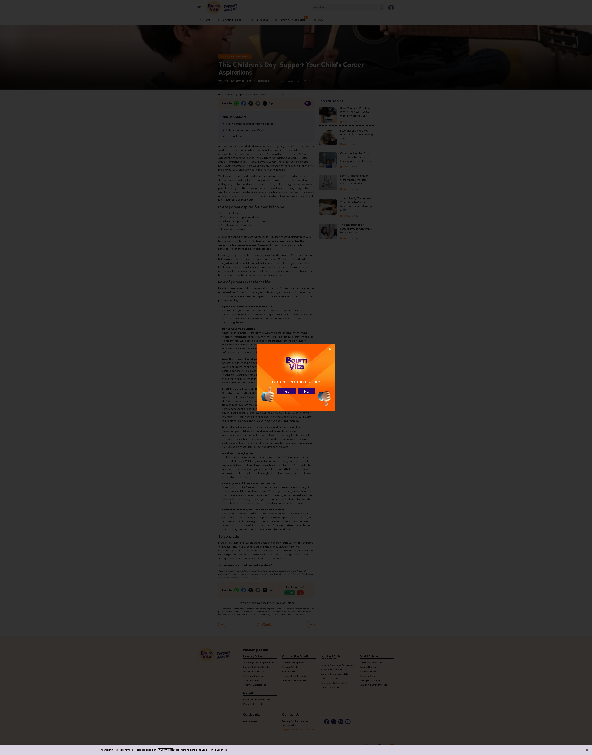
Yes (286, 391)
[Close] (587, 750)
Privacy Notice (165, 750)
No (306, 391)
